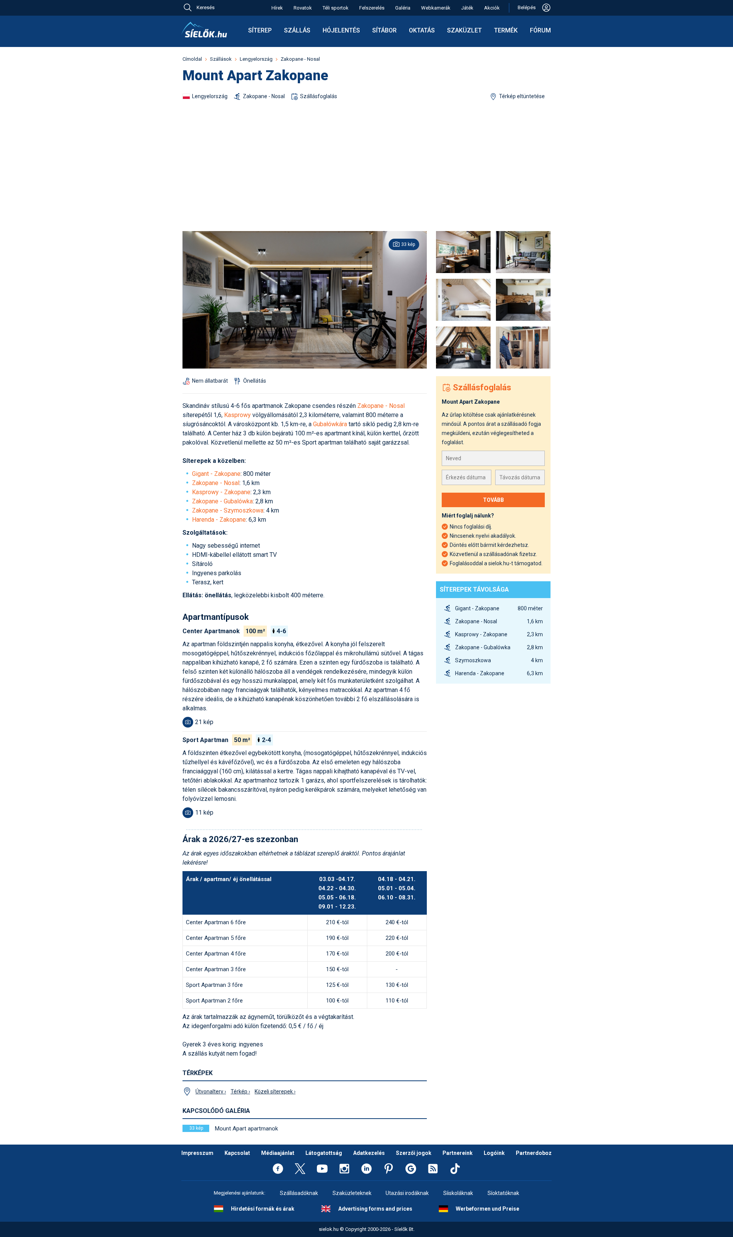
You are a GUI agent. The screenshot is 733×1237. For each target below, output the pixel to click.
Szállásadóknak (299, 1193)
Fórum (540, 30)
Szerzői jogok (413, 1153)
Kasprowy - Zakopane (221, 492)
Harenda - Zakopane (219, 519)
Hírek (277, 8)
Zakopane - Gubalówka (222, 501)
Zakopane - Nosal (300, 59)
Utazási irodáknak (407, 1193)
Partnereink (457, 1153)
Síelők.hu (204, 30)
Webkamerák (435, 8)
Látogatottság (323, 1153)
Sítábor (384, 30)
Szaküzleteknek (352, 1193)
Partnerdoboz (534, 1153)
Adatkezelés (369, 1153)
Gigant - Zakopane (216, 473)
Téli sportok (336, 8)
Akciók (492, 8)
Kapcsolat (237, 1153)
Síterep (260, 30)
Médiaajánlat (277, 1153)
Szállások (221, 59)
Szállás (297, 30)
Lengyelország (256, 59)
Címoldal (192, 59)
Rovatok (303, 8)
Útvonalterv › (210, 1091)
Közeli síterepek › (275, 1091)
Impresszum (197, 1153)
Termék (506, 30)
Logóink (494, 1153)
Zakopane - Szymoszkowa (227, 510)
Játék (467, 8)
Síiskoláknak (458, 1193)
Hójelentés (341, 30)
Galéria (402, 8)
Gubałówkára (331, 424)
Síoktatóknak (503, 1193)
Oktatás (422, 30)
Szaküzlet (464, 30)
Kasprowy (237, 415)
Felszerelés (371, 8)
